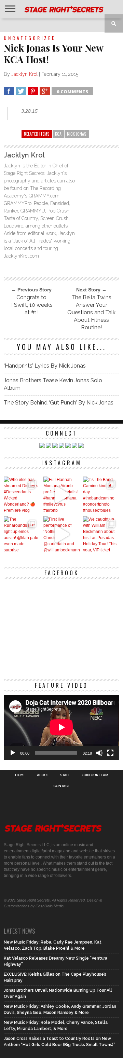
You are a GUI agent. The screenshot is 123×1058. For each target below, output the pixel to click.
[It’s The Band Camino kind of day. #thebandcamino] (101, 495)
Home (20, 775)
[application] (61, 727)
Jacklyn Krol (24, 74)
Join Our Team (95, 775)
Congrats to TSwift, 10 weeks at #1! (31, 305)
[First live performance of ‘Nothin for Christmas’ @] (61, 534)
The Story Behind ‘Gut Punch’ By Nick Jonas (58, 402)
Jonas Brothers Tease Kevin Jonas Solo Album (53, 384)
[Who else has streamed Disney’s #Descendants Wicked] (22, 495)
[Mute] (99, 753)
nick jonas (76, 134)
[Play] (12, 753)
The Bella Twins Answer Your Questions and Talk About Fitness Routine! (91, 312)
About (43, 775)
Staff (65, 775)
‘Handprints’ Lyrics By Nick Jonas (45, 365)
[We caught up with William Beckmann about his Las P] (101, 534)
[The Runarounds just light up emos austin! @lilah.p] (22, 534)
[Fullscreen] (110, 753)
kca (58, 134)
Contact (61, 786)
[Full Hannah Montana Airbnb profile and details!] (61, 495)
